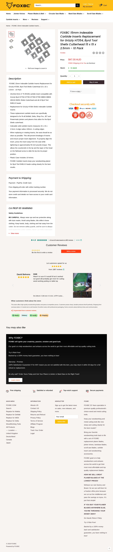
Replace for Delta (12, 421)
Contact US (34, 408)
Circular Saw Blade (56, 13)
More (25, 19)
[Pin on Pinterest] (97, 52)
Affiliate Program (36, 424)
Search (8, 408)
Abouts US (34, 405)
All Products (10, 427)
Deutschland (10, 436)
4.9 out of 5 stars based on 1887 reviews (61, 240)
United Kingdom (12, 433)
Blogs (32, 427)
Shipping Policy (36, 411)
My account (87, 6)
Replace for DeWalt (13, 415)
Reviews (35, 19)
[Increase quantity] (79, 76)
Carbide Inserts (12, 19)
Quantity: (63, 76)
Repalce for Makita (13, 411)
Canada (9, 440)
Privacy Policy (35, 418)
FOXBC (62, 53)
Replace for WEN (12, 418)
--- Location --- (11, 430)
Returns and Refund (37, 415)
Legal (32, 433)
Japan (8, 443)
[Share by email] (103, 52)
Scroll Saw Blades (94, 13)
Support (44, 19)
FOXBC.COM (11, 405)
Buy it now (94, 82)
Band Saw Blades (75, 13)
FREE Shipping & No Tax (77, 63)
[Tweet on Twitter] (100, 52)
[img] (57, 266)
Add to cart (71, 82)
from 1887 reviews (55, 269)
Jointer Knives (19, 13)
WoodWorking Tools (13, 424)
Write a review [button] (71, 251)
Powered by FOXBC (13, 546)
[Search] (78, 5)
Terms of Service (36, 421)
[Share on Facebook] (94, 52)
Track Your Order (36, 430)
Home (8, 13)
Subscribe (61, 422)
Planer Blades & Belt (36, 13)
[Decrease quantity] (70, 76)
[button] (13, 285)
